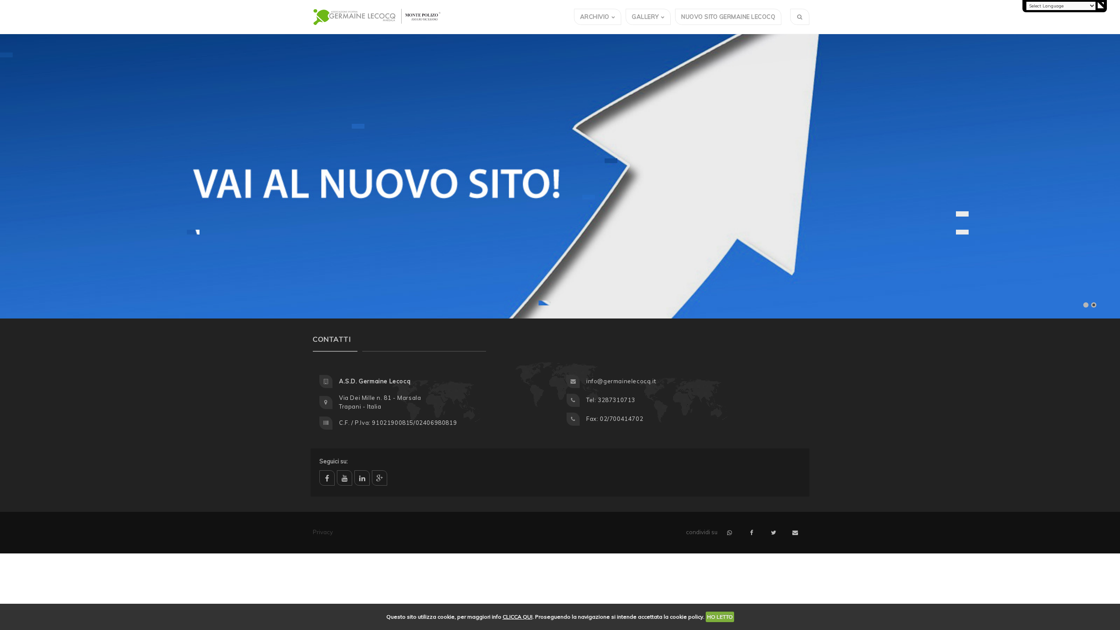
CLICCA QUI (517, 616)
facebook (327, 478)
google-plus (379, 478)
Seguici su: (333, 461)
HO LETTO (720, 616)
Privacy (323, 532)
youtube (344, 478)
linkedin (362, 478)
